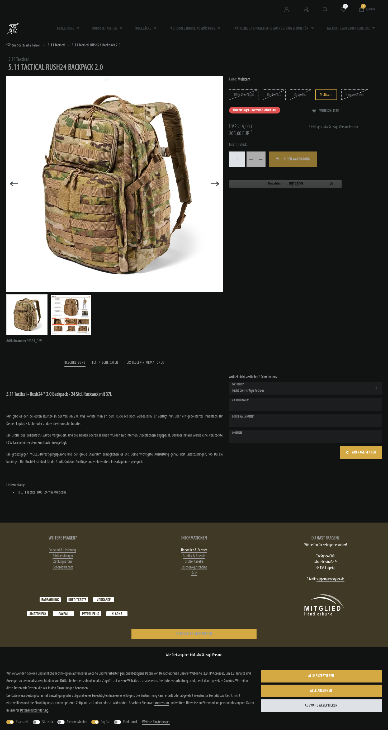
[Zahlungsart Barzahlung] (50, 600)
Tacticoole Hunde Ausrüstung (192, 29)
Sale (194, 573)
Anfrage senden (364, 452)
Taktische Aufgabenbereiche (349, 29)
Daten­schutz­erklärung (34, 710)
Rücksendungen (63, 556)
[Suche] (325, 9)
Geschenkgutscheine (194, 567)
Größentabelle (194, 562)
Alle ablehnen (321, 691)
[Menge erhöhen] (251, 159)
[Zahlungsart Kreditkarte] (77, 600)
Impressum (161, 703)
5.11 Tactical (56, 45)
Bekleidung (66, 29)
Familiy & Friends (194, 556)
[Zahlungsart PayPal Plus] (90, 614)
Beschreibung (75, 363)
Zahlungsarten (62, 562)
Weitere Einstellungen (156, 722)
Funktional (130, 722)
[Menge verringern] (261, 159)
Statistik (47, 722)
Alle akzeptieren (321, 676)
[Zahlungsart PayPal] (63, 614)
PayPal (105, 722)
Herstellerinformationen (144, 363)
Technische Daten (105, 363)
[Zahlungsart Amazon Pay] (37, 614)
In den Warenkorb (296, 159)
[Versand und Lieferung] (116, 614)
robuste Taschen (105, 29)
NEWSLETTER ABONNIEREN (194, 634)
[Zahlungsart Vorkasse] (103, 600)
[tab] (75, 363)
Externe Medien (77, 722)
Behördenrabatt (63, 567)
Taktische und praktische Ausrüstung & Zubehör (271, 29)
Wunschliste (329, 111)
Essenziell (22, 722)
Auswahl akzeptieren (321, 706)
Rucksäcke (143, 29)
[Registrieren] (306, 9)
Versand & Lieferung (62, 550)
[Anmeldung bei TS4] (287, 9)
